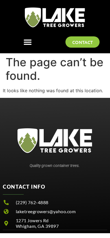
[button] (27, 42)
